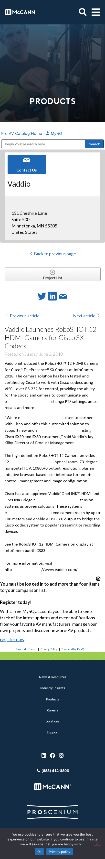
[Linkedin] (43, 755)
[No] (97, 843)
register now (12, 639)
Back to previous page (54, 253)
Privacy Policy (49, 649)
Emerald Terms (26, 649)
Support (53, 732)
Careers (52, 710)
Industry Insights (52, 688)
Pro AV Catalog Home (22, 133)
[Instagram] (61, 755)
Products (52, 699)
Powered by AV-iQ (72, 649)
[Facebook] (52, 755)
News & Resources (52, 677)
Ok (39, 852)
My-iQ (56, 133)
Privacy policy (59, 852)
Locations (53, 721)
